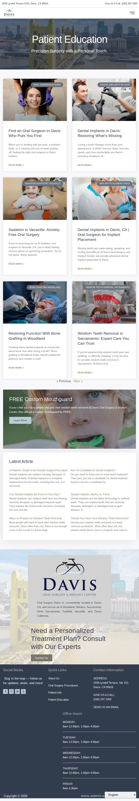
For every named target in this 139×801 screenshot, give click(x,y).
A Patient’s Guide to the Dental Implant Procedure (38, 470)
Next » (78, 381)
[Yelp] (23, 691)
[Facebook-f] (5, 691)
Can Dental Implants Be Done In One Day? (34, 494)
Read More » (16, 165)
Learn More (20, 420)
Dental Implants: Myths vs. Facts (90, 494)
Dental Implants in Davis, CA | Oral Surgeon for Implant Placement (103, 235)
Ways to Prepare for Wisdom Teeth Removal (35, 518)
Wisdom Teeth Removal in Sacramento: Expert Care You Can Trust (103, 338)
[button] (132, 13)
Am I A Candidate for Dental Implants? (93, 470)
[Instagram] (11, 691)
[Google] (17, 691)
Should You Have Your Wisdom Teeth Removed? (100, 518)
